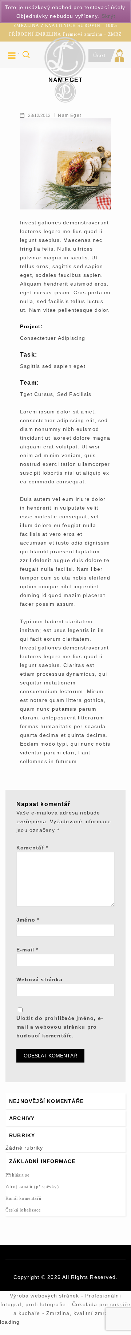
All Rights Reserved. (90, 1277)
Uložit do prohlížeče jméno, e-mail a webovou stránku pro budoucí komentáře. (59, 1026)
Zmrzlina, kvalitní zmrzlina (82, 1313)
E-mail (27, 950)
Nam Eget (69, 115)
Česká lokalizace (23, 1210)
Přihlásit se (17, 1175)
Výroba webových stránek (44, 1296)
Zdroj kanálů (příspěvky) (32, 1186)
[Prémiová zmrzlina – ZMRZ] (65, 91)
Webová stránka (39, 979)
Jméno (27, 920)
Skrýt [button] (108, 16)
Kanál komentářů (23, 1198)
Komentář (32, 848)
